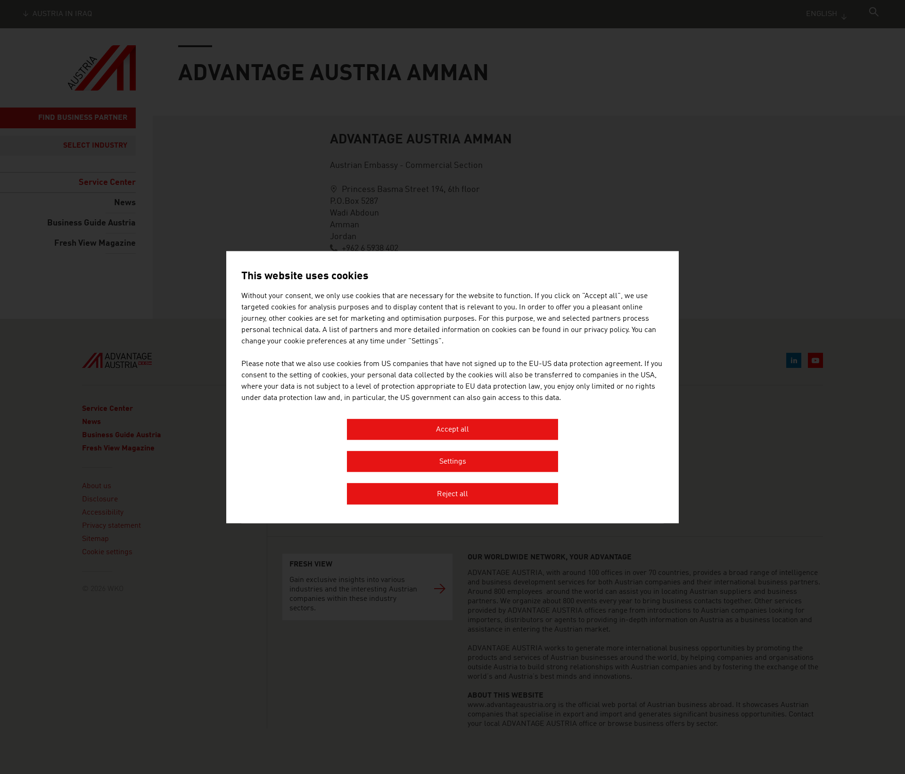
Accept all (452, 429)
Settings (452, 462)
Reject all (452, 494)
